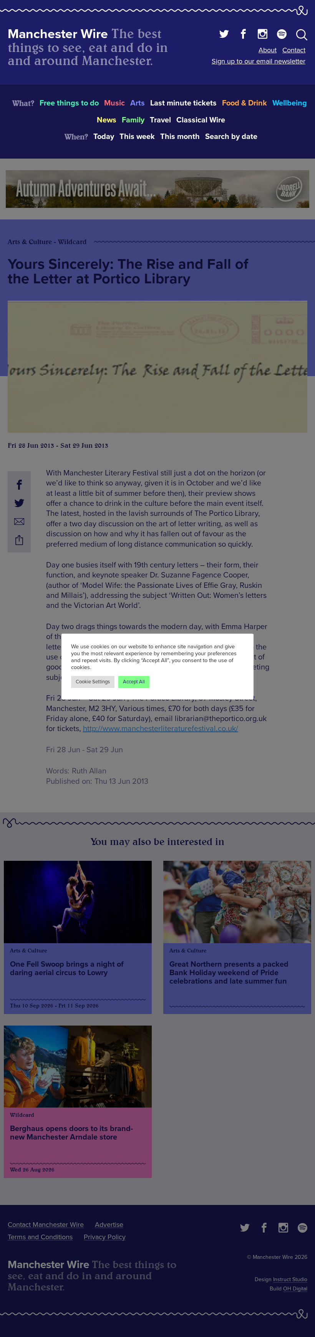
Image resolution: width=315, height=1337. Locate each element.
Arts (137, 103)
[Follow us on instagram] (262, 35)
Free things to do (69, 103)
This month (180, 136)
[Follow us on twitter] (224, 35)
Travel (160, 120)
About (268, 50)
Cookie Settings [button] (93, 682)
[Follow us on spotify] (282, 35)
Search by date (231, 136)
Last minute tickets (183, 103)
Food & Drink (244, 103)
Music (114, 103)
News (106, 120)
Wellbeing (289, 103)
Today (103, 136)
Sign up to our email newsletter (258, 61)
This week (137, 136)
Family (133, 120)
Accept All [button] (134, 682)
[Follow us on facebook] (243, 35)
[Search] (301, 36)
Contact (293, 50)
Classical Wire (200, 120)
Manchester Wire (58, 34)
